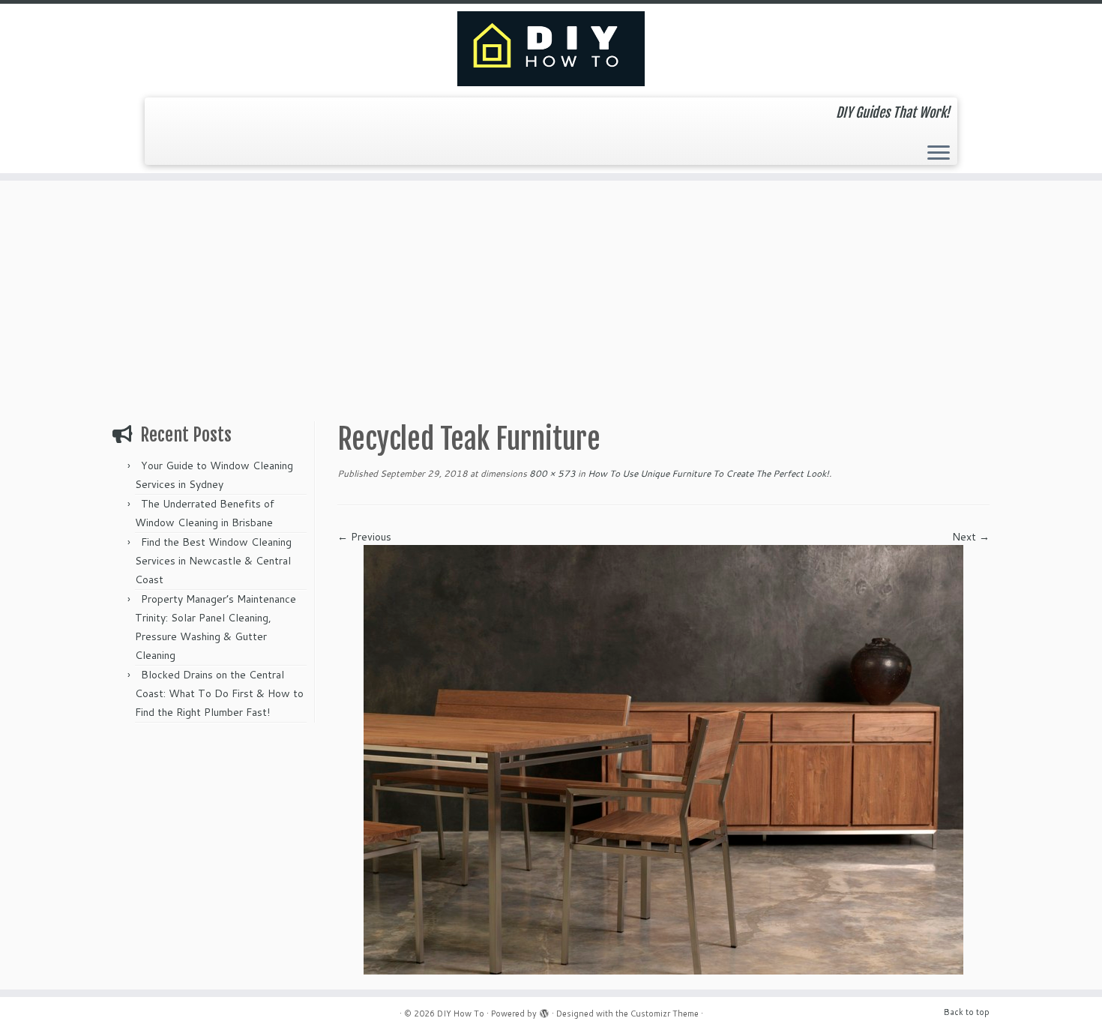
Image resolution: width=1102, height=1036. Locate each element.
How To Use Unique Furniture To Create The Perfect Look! (707, 473)
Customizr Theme (664, 1014)
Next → (971, 536)
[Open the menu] (938, 153)
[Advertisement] (551, 293)
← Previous (364, 536)
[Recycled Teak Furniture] (663, 758)
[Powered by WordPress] (544, 1010)
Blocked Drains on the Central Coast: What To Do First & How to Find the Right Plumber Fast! (219, 693)
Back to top (967, 1012)
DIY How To (460, 1014)
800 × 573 (551, 473)
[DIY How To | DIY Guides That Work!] (551, 48)
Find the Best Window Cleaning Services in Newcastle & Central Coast (213, 560)
